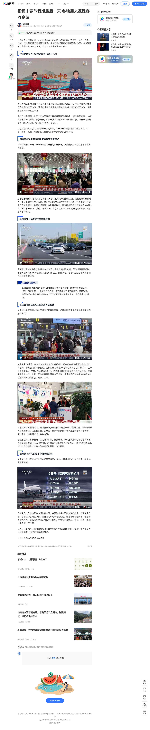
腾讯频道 (85, 714)
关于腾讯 (20, 714)
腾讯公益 (71, 714)
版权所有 (57, 723)
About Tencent (29, 714)
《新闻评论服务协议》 (47, 647)
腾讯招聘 (64, 714)
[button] (126, 19)
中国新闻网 (21, 586)
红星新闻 (20, 639)
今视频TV (20, 569)
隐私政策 (44, 714)
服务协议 (37, 714)
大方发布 (20, 604)
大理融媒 (20, 622)
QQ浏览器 (78, 714)
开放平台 (50, 714)
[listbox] (54, 596)
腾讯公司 (52, 723)
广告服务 (57, 714)
